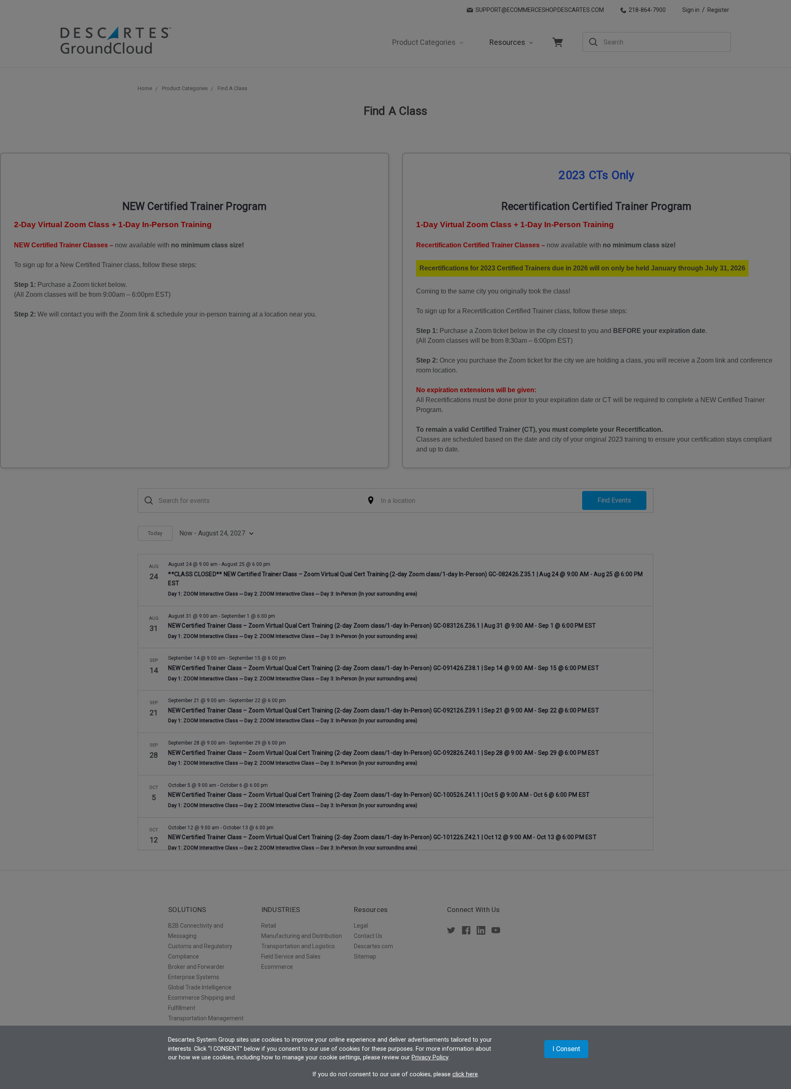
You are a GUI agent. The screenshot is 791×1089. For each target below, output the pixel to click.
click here (465, 1074)
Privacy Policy (430, 1057)
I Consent (566, 1048)
